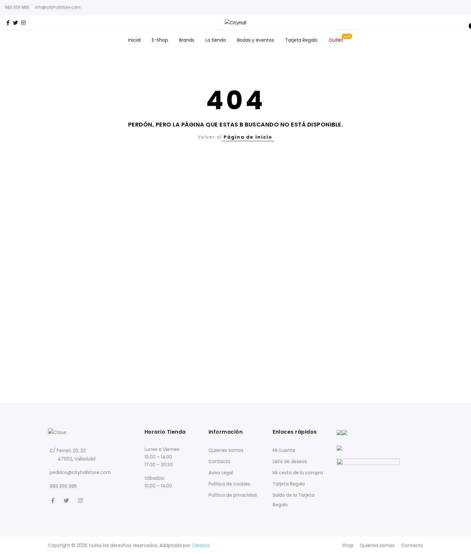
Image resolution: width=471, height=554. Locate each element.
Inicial (134, 40)
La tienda (215, 40)
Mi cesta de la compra (298, 472)
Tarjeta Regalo (301, 40)
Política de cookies (229, 484)
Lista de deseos (290, 461)
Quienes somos (226, 450)
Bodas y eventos (255, 40)
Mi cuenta (284, 450)
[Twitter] (67, 500)
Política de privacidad (233, 495)
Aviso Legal (221, 472)
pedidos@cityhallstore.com (80, 472)
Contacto (219, 461)
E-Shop (160, 40)
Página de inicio (248, 137)
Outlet (336, 40)
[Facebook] (53, 500)
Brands (186, 40)
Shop (347, 545)
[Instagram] (81, 500)
